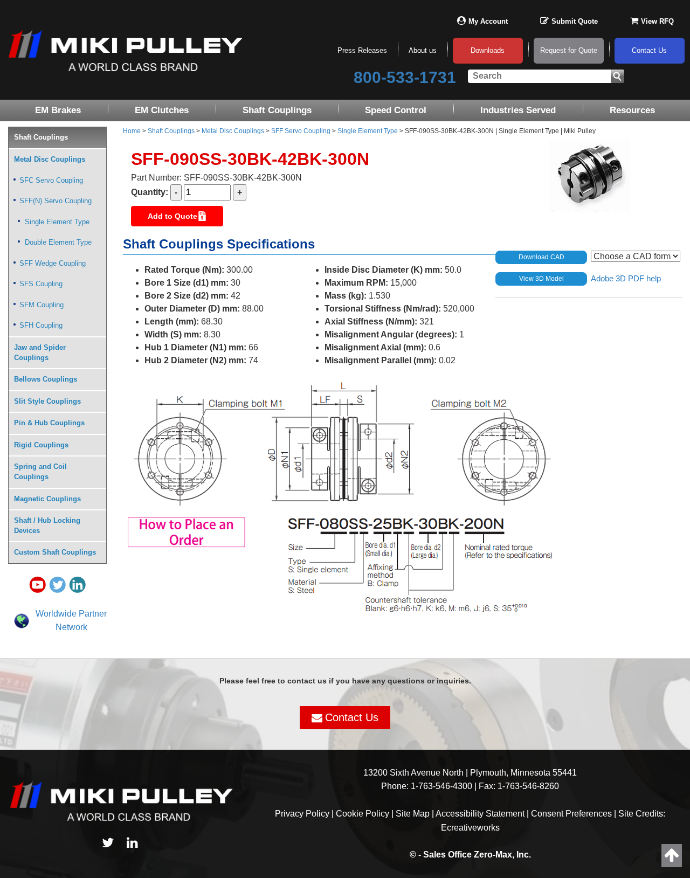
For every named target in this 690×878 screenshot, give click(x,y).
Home (132, 131)
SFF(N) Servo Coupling (55, 201)
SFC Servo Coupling (51, 180)
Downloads (488, 50)
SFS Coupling (41, 284)
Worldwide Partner (71, 613)
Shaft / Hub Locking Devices (47, 525)
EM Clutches (162, 110)
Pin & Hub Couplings (49, 423)
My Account (488, 21)
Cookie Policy (362, 813)
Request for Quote (568, 50)
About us (423, 50)
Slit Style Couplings (47, 401)
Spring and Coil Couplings (40, 471)
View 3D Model (541, 278)
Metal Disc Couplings (233, 131)
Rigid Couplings (41, 445)
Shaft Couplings (277, 110)
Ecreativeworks (470, 827)
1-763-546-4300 (441, 786)
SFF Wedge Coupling (52, 263)
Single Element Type (367, 131)
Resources (632, 110)
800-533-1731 (405, 77)
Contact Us (649, 50)
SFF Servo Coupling (300, 131)
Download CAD (541, 257)
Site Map (413, 813)
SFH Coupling (41, 325)
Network (71, 627)
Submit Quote (574, 21)
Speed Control (395, 110)
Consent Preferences (571, 813)
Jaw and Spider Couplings (40, 352)
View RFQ (657, 21)
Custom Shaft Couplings (55, 552)
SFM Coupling (41, 305)
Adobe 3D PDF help (626, 277)
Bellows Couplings (45, 379)
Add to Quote (172, 216)
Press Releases (362, 50)
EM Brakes (58, 110)
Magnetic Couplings (47, 499)
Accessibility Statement (480, 813)
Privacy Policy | (305, 813)
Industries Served (518, 110)
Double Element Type (58, 242)
